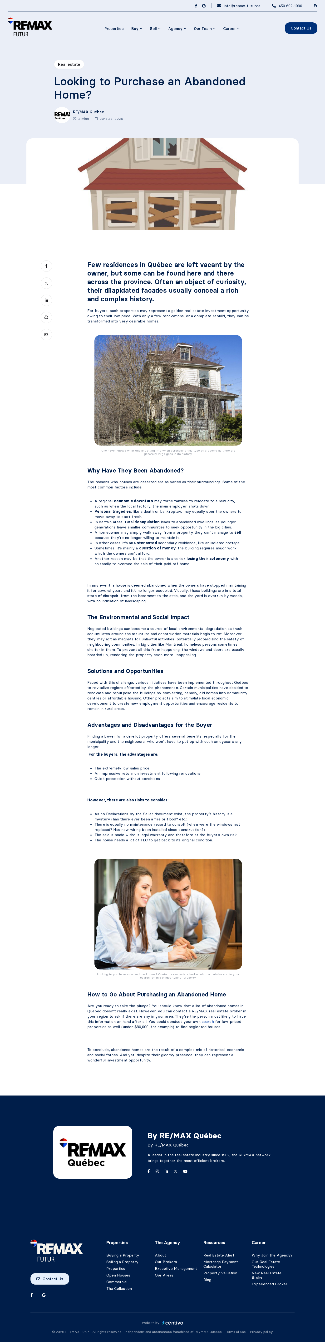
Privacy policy (261, 1332)
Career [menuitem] (229, 28)
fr (315, 5)
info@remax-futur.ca (242, 5)
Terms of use (236, 1332)
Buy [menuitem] (134, 28)
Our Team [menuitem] (203, 28)
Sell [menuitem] (153, 28)
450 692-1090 (290, 5)
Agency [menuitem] (175, 28)
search (208, 1021)
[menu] (136, 28)
